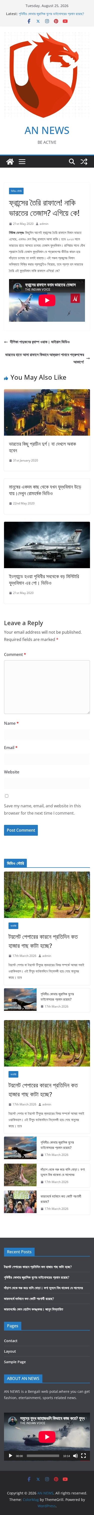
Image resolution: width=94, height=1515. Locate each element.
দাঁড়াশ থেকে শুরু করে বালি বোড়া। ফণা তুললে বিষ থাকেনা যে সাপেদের (63, 1172)
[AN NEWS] (10, 162)
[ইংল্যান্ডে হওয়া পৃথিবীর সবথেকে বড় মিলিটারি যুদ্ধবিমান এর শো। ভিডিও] (47, 525)
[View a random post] (84, 162)
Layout (10, 1351)
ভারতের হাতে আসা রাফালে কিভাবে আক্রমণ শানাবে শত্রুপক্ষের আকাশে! (44, 358)
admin (44, 224)
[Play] (10, 1455)
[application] (47, 1437)
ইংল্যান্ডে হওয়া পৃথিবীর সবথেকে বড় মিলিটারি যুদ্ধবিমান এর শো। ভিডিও (44, 579)
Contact (11, 1340)
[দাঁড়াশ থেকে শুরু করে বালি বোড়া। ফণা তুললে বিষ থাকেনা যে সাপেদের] (20, 1176)
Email (11, 747)
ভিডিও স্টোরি (16, 191)
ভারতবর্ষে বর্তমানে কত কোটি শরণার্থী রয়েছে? (61, 1199)
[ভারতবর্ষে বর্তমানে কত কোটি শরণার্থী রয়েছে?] (20, 1203)
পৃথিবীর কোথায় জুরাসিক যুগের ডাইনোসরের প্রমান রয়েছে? (51, 13)
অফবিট (13, 926)
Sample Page (15, 1361)
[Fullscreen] (83, 1455)
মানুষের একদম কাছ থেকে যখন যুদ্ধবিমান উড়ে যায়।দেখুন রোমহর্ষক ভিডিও (45, 490)
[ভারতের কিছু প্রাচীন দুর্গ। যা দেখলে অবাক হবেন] (47, 393)
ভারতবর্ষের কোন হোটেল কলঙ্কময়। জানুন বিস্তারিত (33, 1309)
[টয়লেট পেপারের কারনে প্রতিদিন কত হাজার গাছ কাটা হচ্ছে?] (47, 895)
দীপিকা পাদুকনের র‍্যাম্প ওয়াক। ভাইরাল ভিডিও (40, 342)
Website (11, 772)
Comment (15, 654)
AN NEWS (47, 130)
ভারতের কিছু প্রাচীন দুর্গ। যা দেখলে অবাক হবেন (42, 447)
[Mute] (75, 1455)
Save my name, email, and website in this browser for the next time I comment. (42, 809)
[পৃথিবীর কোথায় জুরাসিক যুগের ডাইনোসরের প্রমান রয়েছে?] (20, 1000)
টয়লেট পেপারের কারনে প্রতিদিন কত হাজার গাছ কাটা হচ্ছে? (43, 941)
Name (11, 723)
